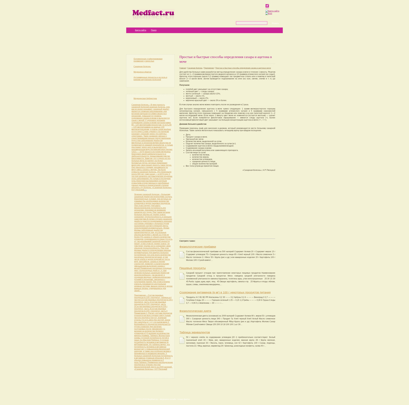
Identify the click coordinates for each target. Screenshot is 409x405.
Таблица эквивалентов (194, 332)
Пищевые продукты (192, 268)
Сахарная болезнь (142, 66)
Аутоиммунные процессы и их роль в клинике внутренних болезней (150, 78)
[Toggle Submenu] (145, 190)
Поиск (153, 30)
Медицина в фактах (142, 72)
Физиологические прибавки (197, 246)
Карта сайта (140, 30)
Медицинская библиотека (145, 98)
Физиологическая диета (195, 311)
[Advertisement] (204, 43)
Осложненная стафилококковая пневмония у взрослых (148, 60)
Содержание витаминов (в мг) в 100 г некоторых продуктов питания (225, 292)
